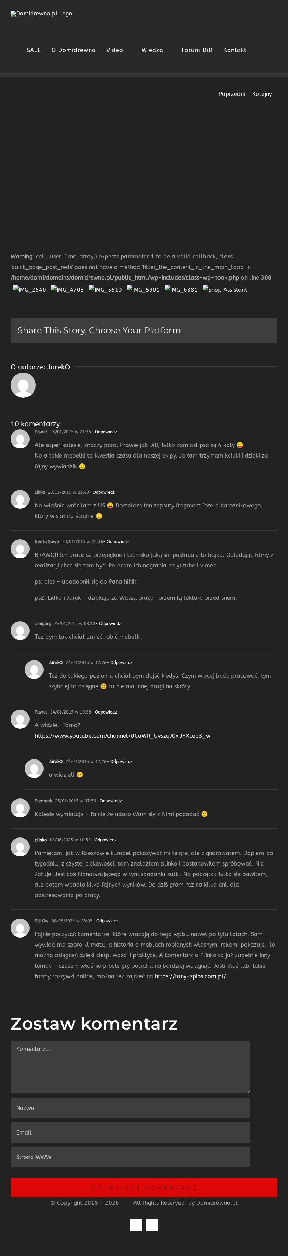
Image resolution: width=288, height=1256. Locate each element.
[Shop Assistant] (224, 288)
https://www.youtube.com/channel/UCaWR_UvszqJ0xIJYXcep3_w (122, 735)
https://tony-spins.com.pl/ (190, 976)
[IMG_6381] (181, 288)
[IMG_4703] (67, 288)
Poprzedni (232, 94)
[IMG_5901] (143, 288)
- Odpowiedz (104, 431)
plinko (41, 839)
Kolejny (262, 94)
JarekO (58, 367)
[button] (269, 50)
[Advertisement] (144, 170)
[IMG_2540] (29, 288)
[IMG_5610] (105, 288)
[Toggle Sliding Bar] (257, 50)
